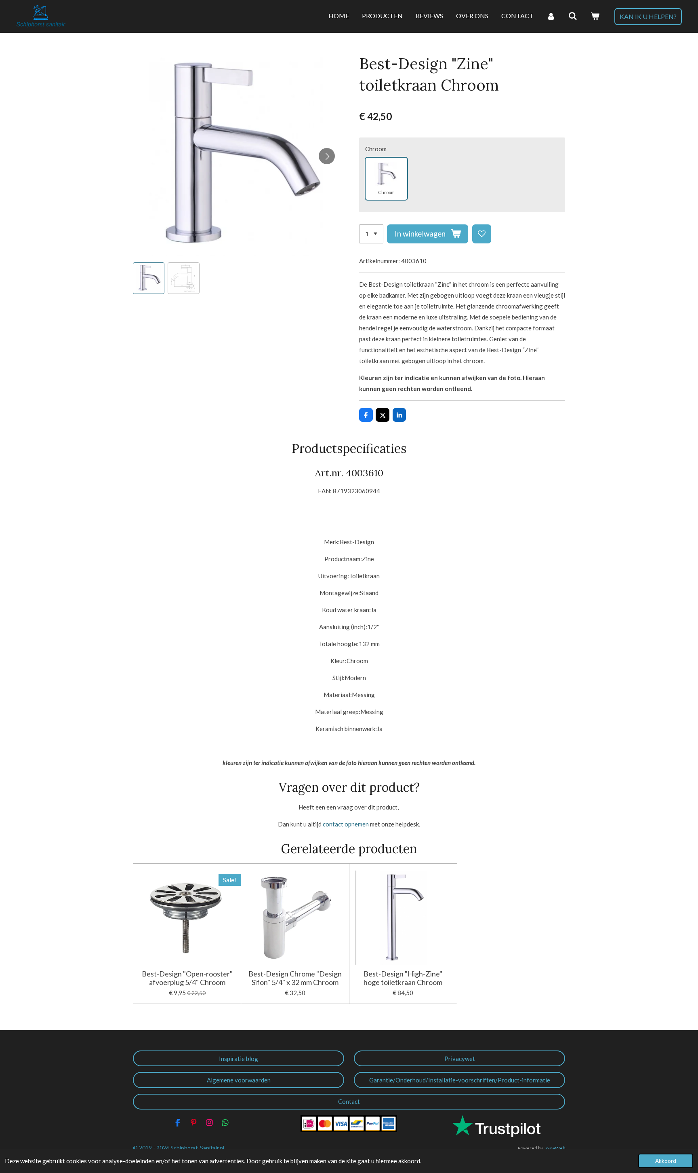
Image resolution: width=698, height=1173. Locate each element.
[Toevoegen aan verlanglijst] (481, 233)
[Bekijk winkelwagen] (595, 16)
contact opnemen (346, 824)
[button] (148, 278)
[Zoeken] (573, 16)
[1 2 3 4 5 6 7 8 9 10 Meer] (371, 233)
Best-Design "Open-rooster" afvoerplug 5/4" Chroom (187, 978)
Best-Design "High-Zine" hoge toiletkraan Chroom (403, 978)
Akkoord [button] (665, 1161)
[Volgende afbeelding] (327, 156)
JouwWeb (554, 1148)
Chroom (376, 148)
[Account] (551, 16)
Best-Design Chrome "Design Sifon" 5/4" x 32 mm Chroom (295, 978)
